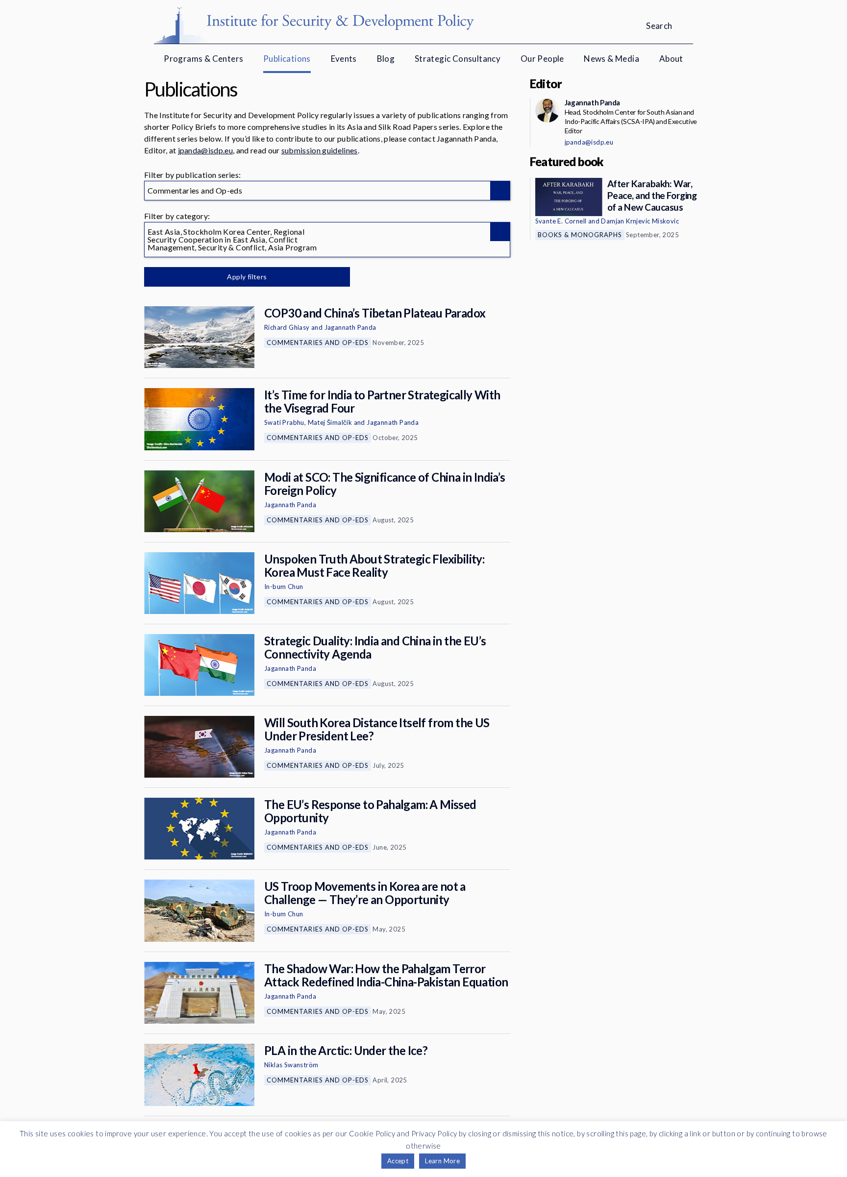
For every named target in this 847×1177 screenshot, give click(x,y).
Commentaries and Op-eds (318, 342)
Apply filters (247, 276)
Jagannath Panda (350, 327)
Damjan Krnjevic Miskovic (640, 221)
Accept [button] (397, 1161)
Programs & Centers (203, 58)
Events (344, 58)
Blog (386, 58)
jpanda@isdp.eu (205, 150)
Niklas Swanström (291, 1065)
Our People (542, 58)
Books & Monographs (580, 235)
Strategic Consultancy (457, 58)
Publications (287, 58)
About (671, 58)
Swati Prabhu (284, 422)
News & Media (611, 58)
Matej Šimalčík (330, 422)
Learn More (442, 1161)
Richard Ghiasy (287, 327)
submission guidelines (319, 150)
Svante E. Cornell (561, 221)
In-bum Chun (283, 586)
